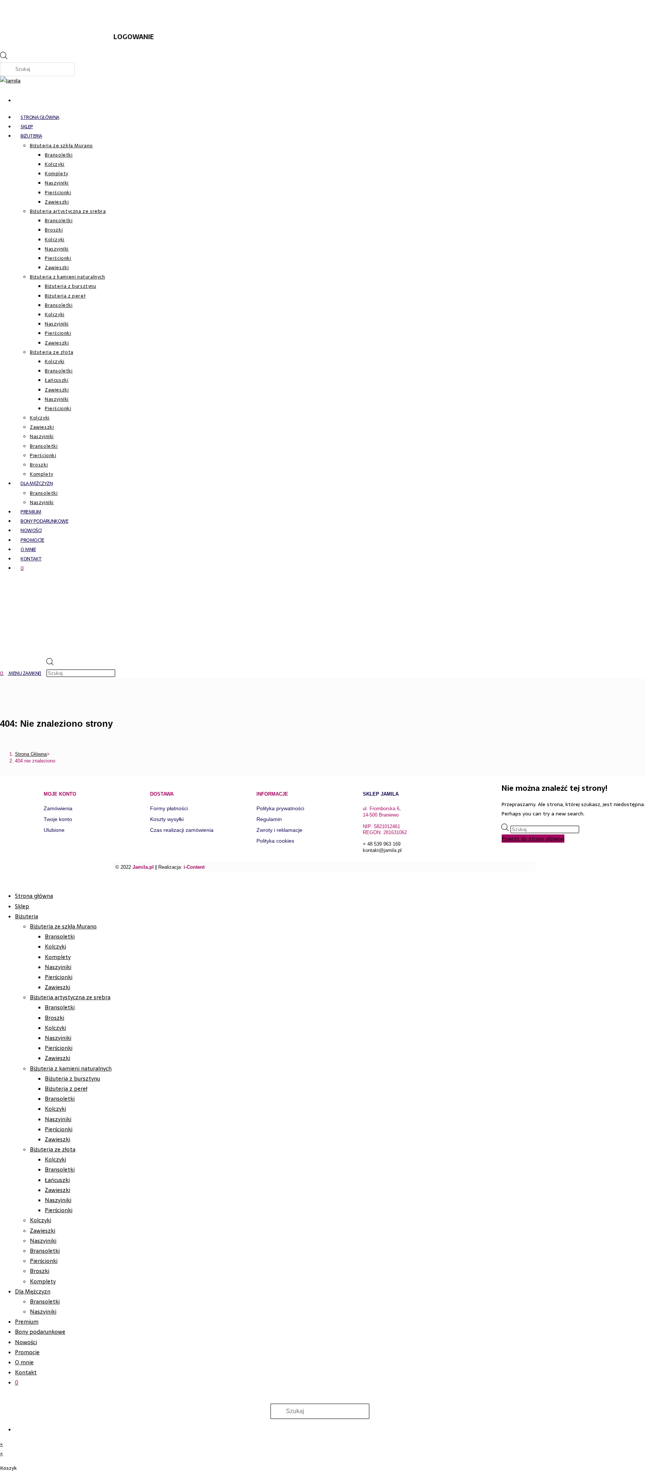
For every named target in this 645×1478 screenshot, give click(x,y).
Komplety (58, 957)
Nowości (26, 1342)
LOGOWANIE (133, 36)
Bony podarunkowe (40, 1331)
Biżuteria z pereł (66, 1088)
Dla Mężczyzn (32, 1291)
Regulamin (269, 819)
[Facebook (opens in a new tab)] (18, 98)
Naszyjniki (58, 967)
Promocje (27, 1352)
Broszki (54, 1017)
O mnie (24, 1362)
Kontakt (26, 1372)
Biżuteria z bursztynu (72, 1078)
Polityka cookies (275, 840)
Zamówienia (58, 808)
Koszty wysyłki (167, 819)
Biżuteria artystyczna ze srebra (70, 997)
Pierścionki (58, 977)
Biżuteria (26, 916)
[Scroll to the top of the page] (2, 881)
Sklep (22, 906)
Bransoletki (60, 936)
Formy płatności (169, 808)
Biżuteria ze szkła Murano (63, 926)
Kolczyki (55, 946)
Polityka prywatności (280, 808)
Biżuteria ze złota (52, 1149)
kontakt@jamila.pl (382, 850)
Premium (26, 1321)
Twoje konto (58, 819)
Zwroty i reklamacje (279, 830)
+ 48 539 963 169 (382, 844)
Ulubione (54, 830)
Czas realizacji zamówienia (182, 830)
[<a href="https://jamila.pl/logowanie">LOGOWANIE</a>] (122, 13)
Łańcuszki (57, 1180)
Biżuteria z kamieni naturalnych (71, 1068)
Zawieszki (57, 987)
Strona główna (34, 895)
